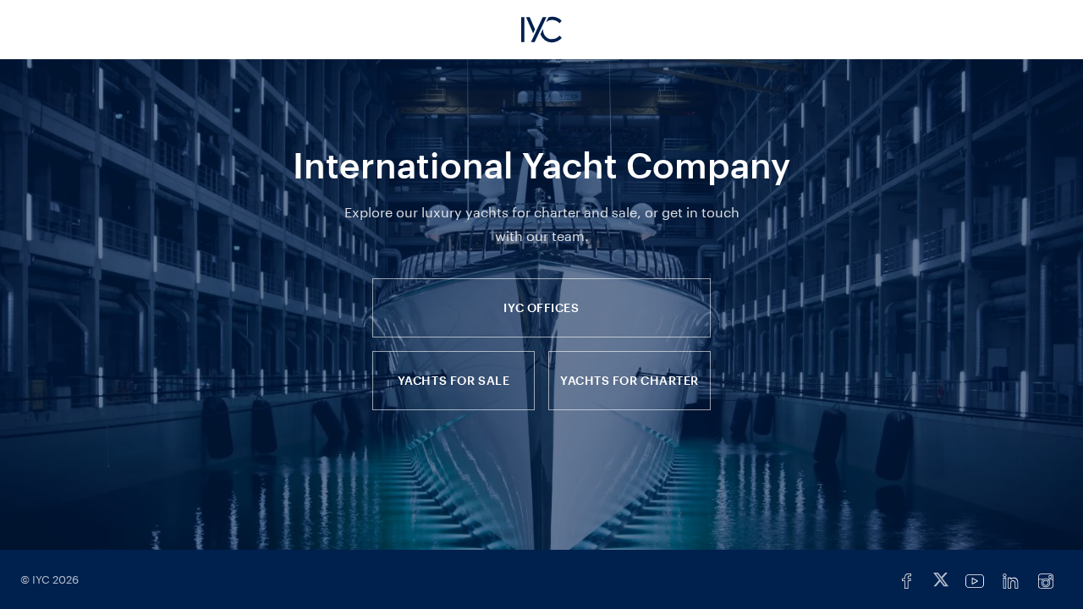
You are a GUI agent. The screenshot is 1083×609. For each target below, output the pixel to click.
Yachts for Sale (453, 380)
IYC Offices (541, 307)
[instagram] (1046, 581)
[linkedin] (1010, 581)
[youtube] (975, 581)
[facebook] (907, 581)
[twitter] (940, 581)
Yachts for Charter (629, 380)
